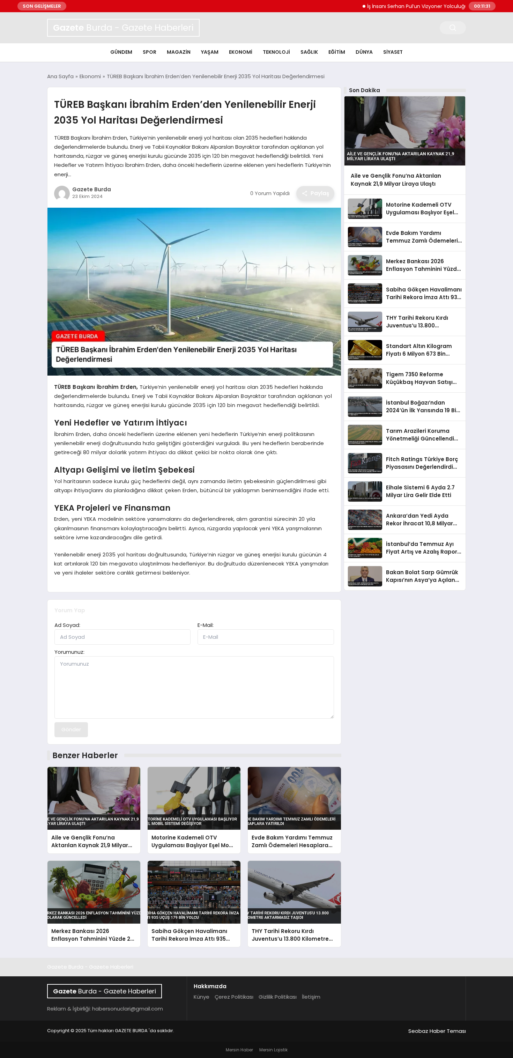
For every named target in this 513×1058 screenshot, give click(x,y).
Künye (201, 996)
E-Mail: (206, 625)
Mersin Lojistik (273, 1050)
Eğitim (336, 52)
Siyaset (393, 52)
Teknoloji (276, 52)
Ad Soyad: (67, 625)
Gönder (71, 729)
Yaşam (209, 52)
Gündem (121, 52)
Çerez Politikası (234, 996)
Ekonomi (240, 52)
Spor (149, 52)
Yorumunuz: (69, 652)
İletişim (311, 996)
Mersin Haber (239, 1050)
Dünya (364, 52)
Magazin (179, 52)
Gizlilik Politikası (278, 996)
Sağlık (309, 52)
